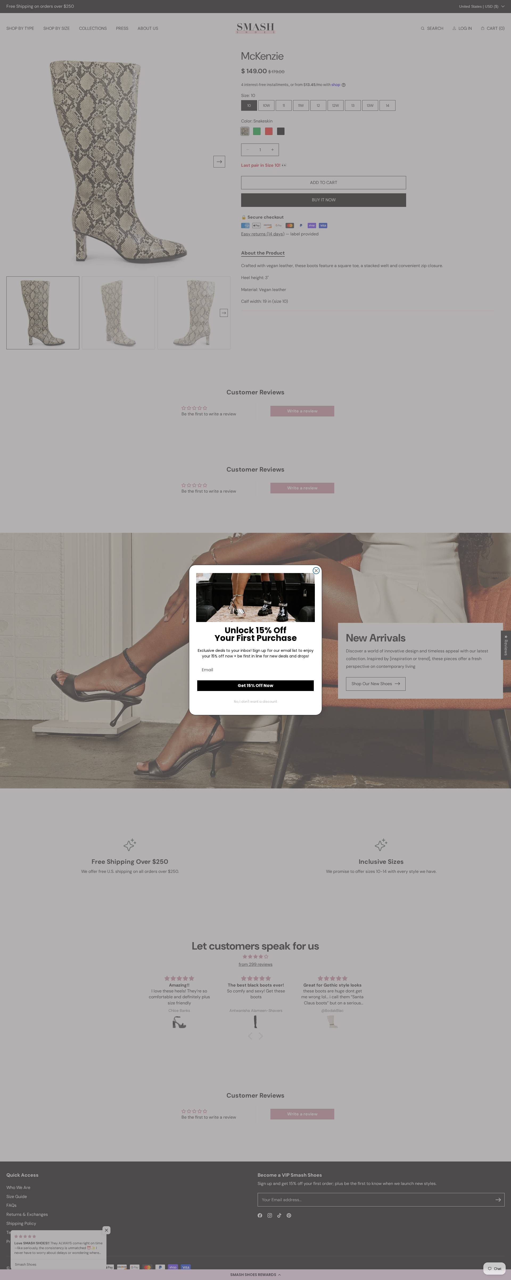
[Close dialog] (316, 570)
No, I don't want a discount (255, 701)
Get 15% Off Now (255, 685)
